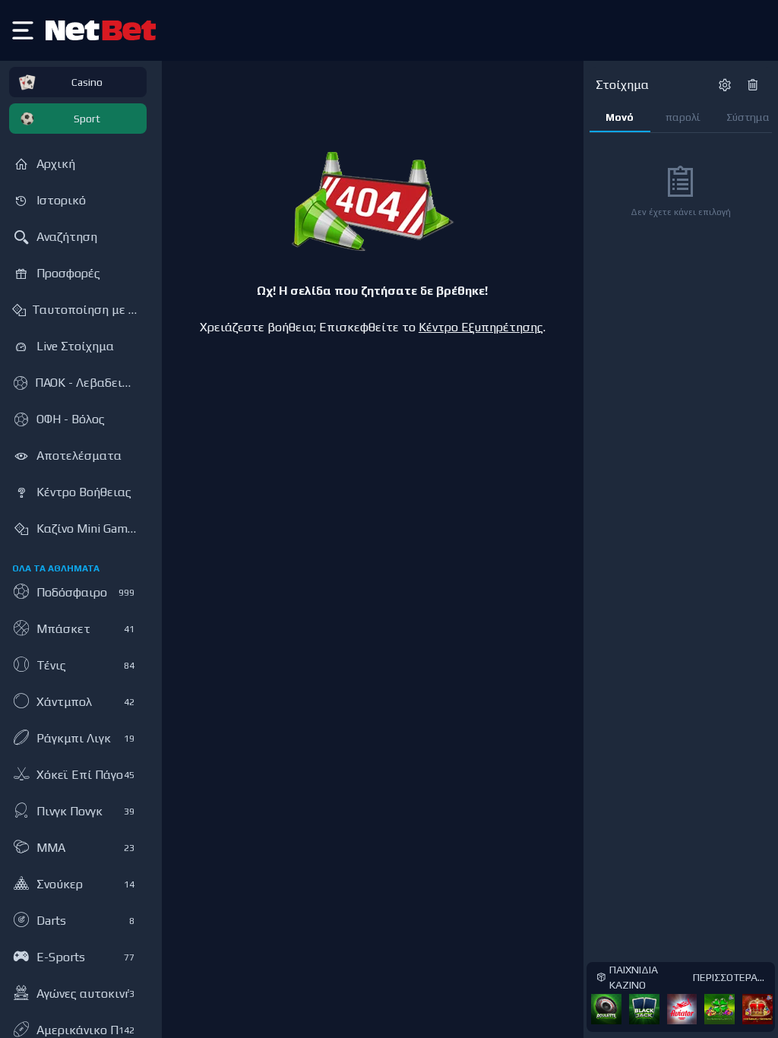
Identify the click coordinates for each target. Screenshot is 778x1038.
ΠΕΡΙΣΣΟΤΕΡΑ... (728, 977)
